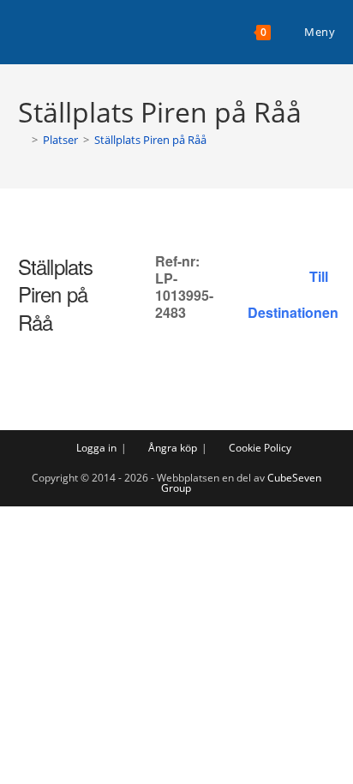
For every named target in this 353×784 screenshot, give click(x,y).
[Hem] (22, 139)
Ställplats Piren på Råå (150, 139)
